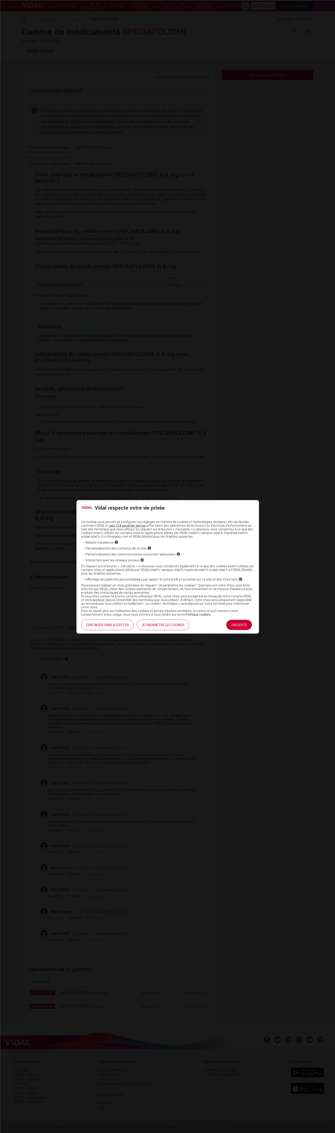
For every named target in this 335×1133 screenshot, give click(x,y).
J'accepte (239, 625)
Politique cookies (198, 614)
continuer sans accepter (107, 625)
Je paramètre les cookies (163, 625)
